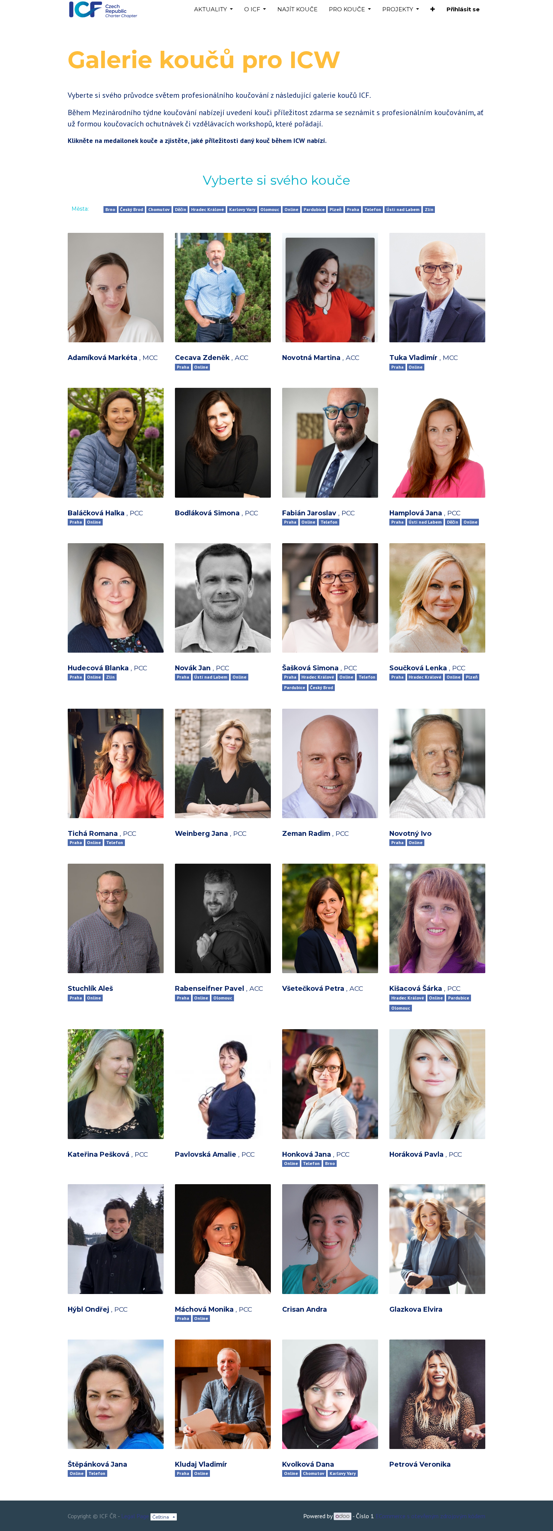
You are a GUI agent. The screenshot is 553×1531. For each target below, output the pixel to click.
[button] (433, 9)
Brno (110, 209)
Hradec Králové (207, 209)
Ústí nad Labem (402, 209)
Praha (353, 209)
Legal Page (135, 1516)
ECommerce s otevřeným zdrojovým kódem (430, 1516)
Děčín (180, 209)
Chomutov (159, 209)
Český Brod (131, 209)
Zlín (429, 209)
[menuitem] (297, 9)
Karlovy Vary (242, 209)
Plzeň (336, 209)
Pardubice (314, 209)
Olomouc (269, 209)
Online (291, 209)
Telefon (372, 209)
